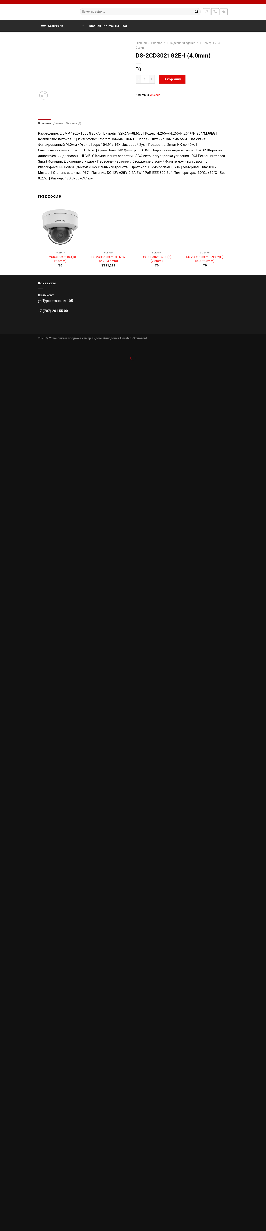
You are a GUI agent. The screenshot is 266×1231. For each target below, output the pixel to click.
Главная (95, 26)
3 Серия (155, 95)
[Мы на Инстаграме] (207, 11)
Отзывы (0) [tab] (73, 123)
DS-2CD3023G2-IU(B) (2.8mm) (157, 259)
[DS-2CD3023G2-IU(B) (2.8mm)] (156, 226)
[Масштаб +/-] (17, 348)
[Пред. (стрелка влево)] (4, 365)
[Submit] (196, 11)
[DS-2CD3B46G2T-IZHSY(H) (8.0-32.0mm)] (205, 226)
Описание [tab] (44, 123)
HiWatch (156, 43)
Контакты (111, 26)
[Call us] (215, 11)
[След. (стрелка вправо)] (17, 365)
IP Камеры (207, 43)
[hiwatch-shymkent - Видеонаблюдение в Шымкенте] (56, 12)
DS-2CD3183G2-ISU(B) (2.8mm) (60, 259)
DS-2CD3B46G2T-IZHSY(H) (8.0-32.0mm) (204, 259)
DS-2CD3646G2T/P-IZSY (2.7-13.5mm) (108, 259)
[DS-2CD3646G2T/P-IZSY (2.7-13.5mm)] (108, 226)
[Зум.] (43, 95)
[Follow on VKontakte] (223, 11)
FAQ (124, 26)
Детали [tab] (58, 123)
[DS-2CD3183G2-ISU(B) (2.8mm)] (60, 226)
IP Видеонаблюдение (181, 43)
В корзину (172, 79)
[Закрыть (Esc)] (4, 348)
